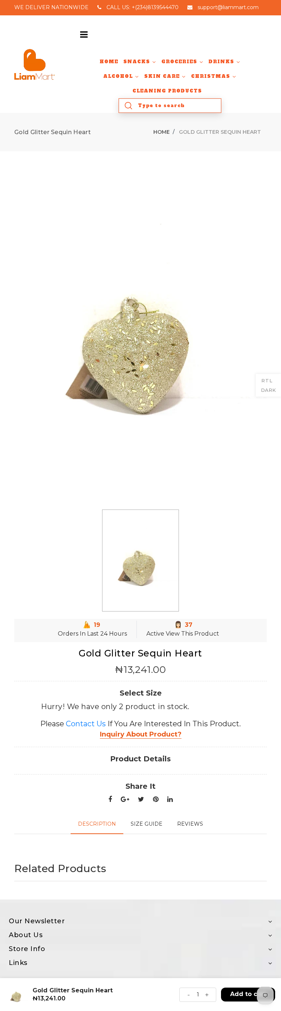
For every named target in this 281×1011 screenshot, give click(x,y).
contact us (86, 723)
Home (161, 132)
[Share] (110, 799)
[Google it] (125, 799)
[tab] (97, 824)
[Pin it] (155, 799)
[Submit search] (128, 106)
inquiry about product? (140, 734)
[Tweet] (141, 799)
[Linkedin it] (170, 799)
